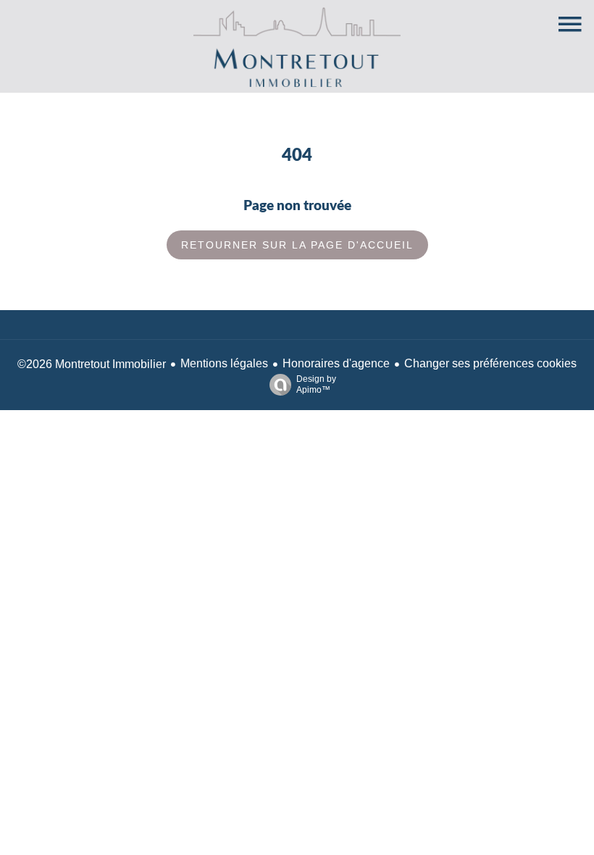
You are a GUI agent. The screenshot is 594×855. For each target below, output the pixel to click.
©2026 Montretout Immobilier (91, 364)
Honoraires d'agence (336, 363)
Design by (316, 384)
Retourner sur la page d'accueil (297, 245)
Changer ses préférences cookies (490, 363)
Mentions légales (224, 363)
